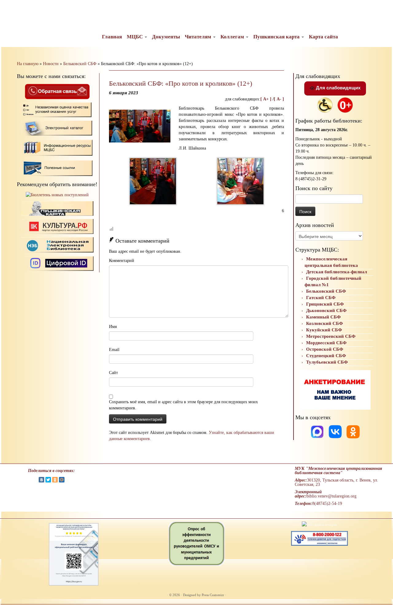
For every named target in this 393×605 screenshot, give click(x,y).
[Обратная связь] (57, 91)
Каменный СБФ (323, 316)
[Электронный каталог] (57, 128)
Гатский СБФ (321, 297)
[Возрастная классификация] (345, 104)
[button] (10, 9)
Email (114, 349)
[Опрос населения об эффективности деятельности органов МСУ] (197, 543)
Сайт (113, 372)
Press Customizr (213, 595)
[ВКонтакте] (41, 479)
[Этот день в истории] (319, 524)
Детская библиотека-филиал (336, 271)
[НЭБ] (57, 226)
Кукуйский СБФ (324, 329)
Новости (51, 63)
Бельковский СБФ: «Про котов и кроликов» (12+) (180, 83)
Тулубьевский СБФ (327, 362)
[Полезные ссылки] (57, 167)
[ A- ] (279, 99)
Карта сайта (323, 37)
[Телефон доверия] (319, 538)
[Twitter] (48, 479)
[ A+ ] (266, 99)
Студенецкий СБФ (326, 355)
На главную (27, 63)
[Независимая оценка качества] (57, 109)
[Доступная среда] (324, 104)
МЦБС (135, 37)
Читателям (198, 37)
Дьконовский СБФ (326, 310)
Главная (112, 37)
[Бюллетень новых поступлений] (57, 195)
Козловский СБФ (324, 323)
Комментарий (121, 260)
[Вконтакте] (336, 431)
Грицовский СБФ (325, 304)
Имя (113, 326)
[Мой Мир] (61, 479)
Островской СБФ (324, 349)
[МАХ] (318, 431)
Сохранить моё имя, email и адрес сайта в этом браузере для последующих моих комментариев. (183, 405)
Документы (166, 37)
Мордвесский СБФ (326, 342)
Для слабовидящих (337, 87)
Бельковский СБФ (79, 63)
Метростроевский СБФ (331, 336)
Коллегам (232, 37)
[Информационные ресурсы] (57, 147)
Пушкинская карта (277, 37)
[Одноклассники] (353, 431)
